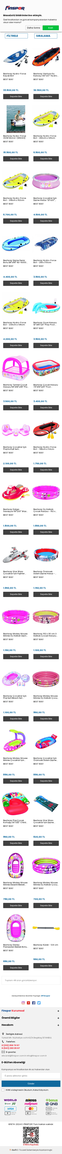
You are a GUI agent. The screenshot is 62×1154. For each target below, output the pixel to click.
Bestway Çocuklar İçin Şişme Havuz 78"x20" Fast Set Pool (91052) (45, 199)
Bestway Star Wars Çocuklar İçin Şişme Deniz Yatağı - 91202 (44, 821)
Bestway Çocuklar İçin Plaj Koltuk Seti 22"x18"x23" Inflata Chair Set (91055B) (16, 448)
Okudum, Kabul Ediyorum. (27, 1090)
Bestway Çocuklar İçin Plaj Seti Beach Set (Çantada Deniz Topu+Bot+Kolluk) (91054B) (14, 697)
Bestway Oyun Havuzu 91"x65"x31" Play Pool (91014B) (45, 324)
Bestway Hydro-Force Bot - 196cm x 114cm (44, 448)
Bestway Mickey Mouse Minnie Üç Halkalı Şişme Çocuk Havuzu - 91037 (15, 635)
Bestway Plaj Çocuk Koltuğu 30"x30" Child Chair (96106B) (14, 821)
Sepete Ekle (16, 96)
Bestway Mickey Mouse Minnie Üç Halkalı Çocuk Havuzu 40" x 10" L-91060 (46, 884)
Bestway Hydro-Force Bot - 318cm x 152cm (14, 199)
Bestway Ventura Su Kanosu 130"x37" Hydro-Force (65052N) (45, 75)
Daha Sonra (33, 27)
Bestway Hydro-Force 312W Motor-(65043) (14, 137)
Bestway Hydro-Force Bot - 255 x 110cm (44, 261)
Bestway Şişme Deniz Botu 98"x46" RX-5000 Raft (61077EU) (14, 261)
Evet (50, 27)
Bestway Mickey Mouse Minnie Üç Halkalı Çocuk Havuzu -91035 (45, 697)
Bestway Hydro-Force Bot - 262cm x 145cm (44, 137)
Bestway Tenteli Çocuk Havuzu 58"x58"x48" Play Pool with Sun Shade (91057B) (15, 386)
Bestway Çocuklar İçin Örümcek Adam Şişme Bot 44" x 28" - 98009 (45, 759)
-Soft (13, 1150)
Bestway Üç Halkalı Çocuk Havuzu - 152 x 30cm (44, 510)
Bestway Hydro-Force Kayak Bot (14, 75)
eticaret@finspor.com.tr (14, 1055)
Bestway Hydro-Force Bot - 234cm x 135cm (14, 324)
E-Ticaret (21, 1150)
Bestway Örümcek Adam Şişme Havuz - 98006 (44, 572)
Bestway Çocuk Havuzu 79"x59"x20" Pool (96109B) (45, 386)
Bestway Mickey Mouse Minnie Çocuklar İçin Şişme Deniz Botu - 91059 (15, 759)
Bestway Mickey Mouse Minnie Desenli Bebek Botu (15, 884)
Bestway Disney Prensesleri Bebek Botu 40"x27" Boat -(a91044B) (15, 946)
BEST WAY (8, 79)
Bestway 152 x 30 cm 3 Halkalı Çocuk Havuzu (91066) (44, 635)
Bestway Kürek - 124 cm (45, 945)
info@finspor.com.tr (37, 1055)
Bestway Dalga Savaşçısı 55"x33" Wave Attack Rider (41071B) (15, 510)
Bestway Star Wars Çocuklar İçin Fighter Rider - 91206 (14, 572)
